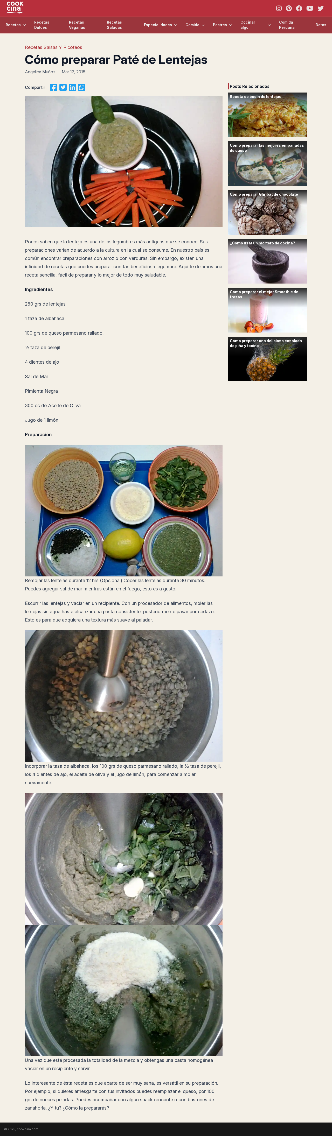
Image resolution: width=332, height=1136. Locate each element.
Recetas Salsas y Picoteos (53, 47)
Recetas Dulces (41, 25)
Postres (220, 25)
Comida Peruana (287, 25)
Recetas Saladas (114, 25)
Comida (192, 25)
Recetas (13, 25)
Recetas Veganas (77, 25)
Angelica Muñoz (40, 71)
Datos (321, 25)
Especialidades (158, 25)
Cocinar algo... (247, 25)
